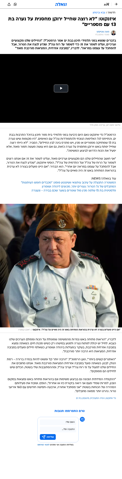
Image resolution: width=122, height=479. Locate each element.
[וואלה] (61, 4)
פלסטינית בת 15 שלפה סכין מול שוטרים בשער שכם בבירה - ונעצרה (73, 190)
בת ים (78, 398)
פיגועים (85, 398)
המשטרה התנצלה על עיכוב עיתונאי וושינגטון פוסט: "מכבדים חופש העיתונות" (68, 182)
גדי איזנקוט (111, 398)
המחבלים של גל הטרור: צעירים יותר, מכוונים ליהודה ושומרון (79, 186)
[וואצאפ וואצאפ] (15, 4)
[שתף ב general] (9, 4)
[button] (106, 4)
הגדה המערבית (97, 398)
